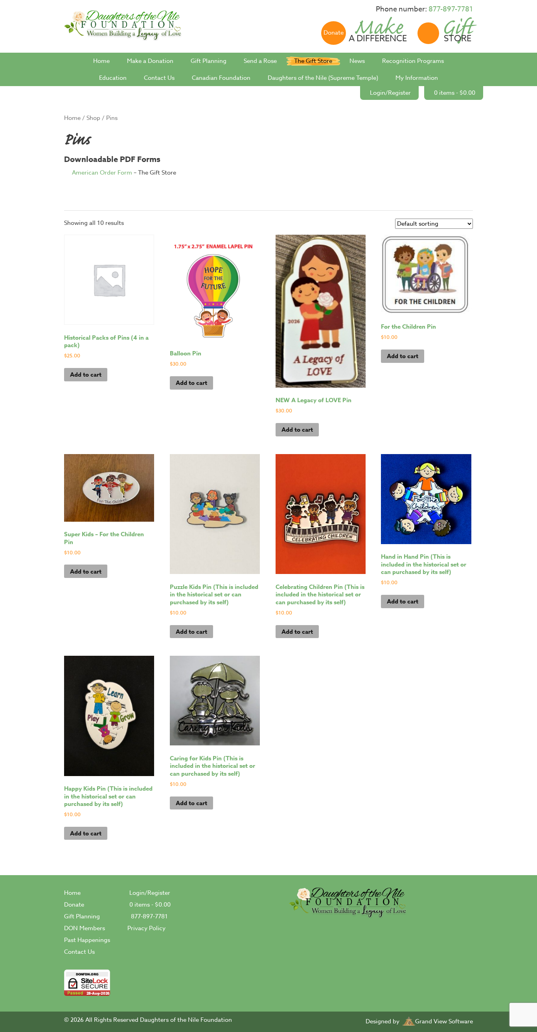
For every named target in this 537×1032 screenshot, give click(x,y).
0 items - (454, 92)
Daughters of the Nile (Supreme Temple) (323, 78)
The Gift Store (313, 61)
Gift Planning (208, 61)
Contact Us (159, 78)
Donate (74, 904)
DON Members (84, 928)
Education (113, 78)
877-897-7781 (450, 9)
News (357, 61)
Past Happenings (87, 940)
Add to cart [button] (85, 374)
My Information (416, 78)
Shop (93, 118)
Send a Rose (260, 61)
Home (101, 61)
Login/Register (390, 92)
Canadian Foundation (221, 78)
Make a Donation (150, 61)
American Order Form (103, 172)
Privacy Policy (146, 928)
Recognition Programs (413, 61)
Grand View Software (444, 1021)
